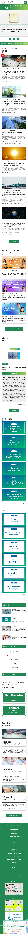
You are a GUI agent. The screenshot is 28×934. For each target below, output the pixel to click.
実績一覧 (14, 862)
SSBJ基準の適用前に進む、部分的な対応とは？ (13, 133)
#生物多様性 (9, 112)
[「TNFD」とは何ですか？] (14, 559)
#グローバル (9, 172)
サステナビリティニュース (14, 836)
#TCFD (19, 203)
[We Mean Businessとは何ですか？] (14, 586)
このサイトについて (14, 871)
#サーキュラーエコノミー (7, 81)
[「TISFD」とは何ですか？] (14, 519)
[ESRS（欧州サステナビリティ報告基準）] (14, 481)
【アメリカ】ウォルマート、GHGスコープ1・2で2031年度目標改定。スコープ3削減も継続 (13, 194)
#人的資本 (4, 143)
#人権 (14, 112)
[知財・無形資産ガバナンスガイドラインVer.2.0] (14, 427)
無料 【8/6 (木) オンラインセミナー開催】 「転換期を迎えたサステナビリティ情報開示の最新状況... (14, 297)
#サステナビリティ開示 (17, 141)
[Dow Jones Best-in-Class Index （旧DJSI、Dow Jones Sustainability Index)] (14, 441)
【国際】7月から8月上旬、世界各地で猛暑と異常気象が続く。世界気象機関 (13, 164)
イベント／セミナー (14, 845)
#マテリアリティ (5, 141)
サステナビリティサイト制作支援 (14, 856)
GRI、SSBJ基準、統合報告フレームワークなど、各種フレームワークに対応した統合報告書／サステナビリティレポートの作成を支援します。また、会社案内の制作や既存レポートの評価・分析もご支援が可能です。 (14, 750)
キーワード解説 (14, 839)
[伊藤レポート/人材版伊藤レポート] (14, 468)
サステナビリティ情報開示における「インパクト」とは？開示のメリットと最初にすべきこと (19, 629)
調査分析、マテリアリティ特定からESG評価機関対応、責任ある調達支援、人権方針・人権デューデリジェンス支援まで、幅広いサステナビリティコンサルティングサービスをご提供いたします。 (14, 806)
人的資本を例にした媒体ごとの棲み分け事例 (19, 638)
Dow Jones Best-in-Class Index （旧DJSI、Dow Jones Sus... (19, 620)
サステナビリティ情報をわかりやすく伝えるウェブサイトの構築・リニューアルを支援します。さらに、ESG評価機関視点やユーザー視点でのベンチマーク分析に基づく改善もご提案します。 (14, 778)
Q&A (14, 842)
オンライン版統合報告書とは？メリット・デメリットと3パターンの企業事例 (19, 612)
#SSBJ (10, 141)
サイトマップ (14, 874)
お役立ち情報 (14, 833)
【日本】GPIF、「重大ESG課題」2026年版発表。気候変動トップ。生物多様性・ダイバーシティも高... (13, 103)
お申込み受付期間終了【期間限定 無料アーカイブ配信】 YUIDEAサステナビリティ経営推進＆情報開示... (14, 320)
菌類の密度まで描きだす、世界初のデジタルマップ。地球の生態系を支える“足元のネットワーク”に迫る (13, 224)
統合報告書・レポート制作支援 (14, 854)
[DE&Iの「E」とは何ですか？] (14, 546)
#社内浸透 (19, 143)
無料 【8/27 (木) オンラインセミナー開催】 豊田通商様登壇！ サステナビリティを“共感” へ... (14, 274)
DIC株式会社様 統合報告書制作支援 (14, 367)
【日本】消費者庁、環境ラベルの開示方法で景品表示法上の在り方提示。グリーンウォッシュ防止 (13, 72)
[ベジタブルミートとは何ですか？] (14, 573)
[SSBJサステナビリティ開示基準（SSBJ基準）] (14, 454)
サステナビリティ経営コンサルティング (14, 859)
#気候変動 (4, 112)
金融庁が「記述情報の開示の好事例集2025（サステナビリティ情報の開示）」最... (13, 30)
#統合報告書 (14, 143)
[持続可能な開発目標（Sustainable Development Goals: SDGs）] (14, 495)
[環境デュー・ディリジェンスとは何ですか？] (14, 532)
